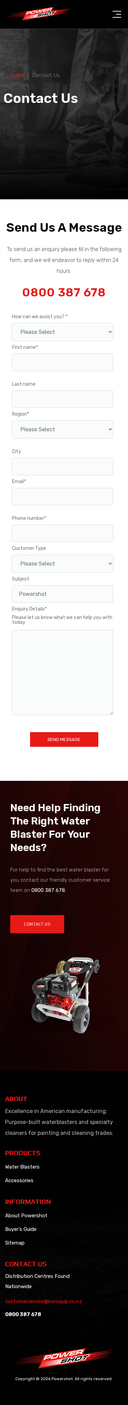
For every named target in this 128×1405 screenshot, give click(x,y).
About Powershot (26, 1216)
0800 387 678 (64, 292)
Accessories (19, 1180)
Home (17, 75)
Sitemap (15, 1243)
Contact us (37, 924)
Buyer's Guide (21, 1229)
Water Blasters (22, 1167)
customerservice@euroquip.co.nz (43, 1301)
